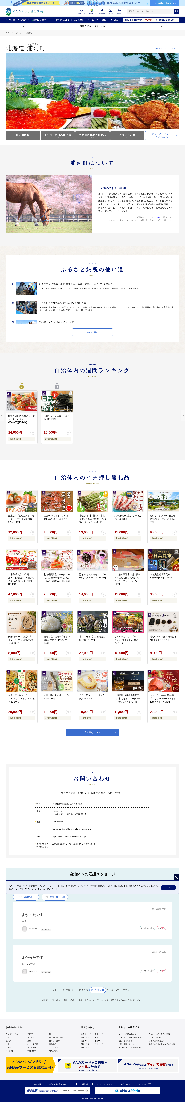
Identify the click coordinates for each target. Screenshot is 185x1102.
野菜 (7, 1044)
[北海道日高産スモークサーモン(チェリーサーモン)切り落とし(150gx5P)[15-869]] (57, 560)
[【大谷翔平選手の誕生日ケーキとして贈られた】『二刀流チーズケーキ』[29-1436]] (128, 560)
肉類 (7, 1037)
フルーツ (9, 1047)
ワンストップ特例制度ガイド (130, 1037)
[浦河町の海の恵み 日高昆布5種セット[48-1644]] (163, 622)
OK (168, 887)
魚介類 (8, 1041)
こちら (158, 217)
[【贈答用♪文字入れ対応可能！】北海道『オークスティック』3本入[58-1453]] (128, 681)
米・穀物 (9, 1051)
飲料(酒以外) (32, 1051)
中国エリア (99, 1041)
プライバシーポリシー (105, 1084)
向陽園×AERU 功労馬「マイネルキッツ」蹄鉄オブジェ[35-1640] (21, 639)
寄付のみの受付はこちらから (162, 135)
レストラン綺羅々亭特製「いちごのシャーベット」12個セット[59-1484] (163, 698)
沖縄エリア (85, 1047)
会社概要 (37, 1084)
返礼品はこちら (92, 732)
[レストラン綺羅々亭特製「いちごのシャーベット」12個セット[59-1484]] (163, 681)
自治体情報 (23, 135)
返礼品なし (53, 1051)
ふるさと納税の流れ (156, 1041)
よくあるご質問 (145, 1084)
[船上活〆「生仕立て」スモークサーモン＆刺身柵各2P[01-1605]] (21, 501)
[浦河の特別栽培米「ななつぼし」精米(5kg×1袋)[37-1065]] (57, 622)
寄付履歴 (96, 990)
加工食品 (30, 1037)
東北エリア (99, 1034)
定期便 (30, 1034)
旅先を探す (78, 20)
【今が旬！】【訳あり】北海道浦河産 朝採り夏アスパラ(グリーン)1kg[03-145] (92, 518)
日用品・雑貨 (54, 1041)
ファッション (54, 1047)
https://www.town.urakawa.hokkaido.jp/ (69, 836)
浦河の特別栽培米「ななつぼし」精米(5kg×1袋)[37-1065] (57, 639)
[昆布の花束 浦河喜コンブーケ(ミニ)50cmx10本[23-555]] (92, 560)
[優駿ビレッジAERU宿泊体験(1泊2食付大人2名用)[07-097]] (163, 501)
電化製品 (52, 1044)
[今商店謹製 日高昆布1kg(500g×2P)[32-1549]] (163, 560)
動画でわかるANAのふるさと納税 (162, 1044)
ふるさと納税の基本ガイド (129, 1034)
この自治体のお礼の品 (92, 135)
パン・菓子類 (32, 1044)
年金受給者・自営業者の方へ (130, 1047)
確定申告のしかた (125, 1041)
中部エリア (99, 1037)
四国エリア (85, 1044)
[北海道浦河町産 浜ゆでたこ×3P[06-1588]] (128, 501)
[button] (24, 26)
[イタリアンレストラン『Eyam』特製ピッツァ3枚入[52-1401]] (21, 681)
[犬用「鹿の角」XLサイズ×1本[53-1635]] (57, 681)
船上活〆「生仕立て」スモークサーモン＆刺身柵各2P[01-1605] (21, 518)
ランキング (93, 20)
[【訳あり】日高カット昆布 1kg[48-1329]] (57, 402)
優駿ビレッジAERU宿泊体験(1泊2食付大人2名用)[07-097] (163, 518)
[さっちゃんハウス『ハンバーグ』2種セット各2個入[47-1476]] (128, 622)
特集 (104, 20)
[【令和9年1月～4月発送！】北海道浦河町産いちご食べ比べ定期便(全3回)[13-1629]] (21, 560)
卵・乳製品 (31, 1047)
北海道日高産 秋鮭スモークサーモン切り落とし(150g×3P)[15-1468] (21, 419)
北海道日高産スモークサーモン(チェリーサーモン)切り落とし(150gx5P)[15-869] (57, 577)
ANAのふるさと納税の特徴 (159, 1034)
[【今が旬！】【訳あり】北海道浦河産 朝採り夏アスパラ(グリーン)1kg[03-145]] (92, 501)
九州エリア (99, 1044)
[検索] (176, 11)
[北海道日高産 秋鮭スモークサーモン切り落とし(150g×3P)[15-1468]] (21, 402)
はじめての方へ (155, 1037)
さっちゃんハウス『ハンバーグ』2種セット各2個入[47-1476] (127, 639)
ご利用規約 (84, 1084)
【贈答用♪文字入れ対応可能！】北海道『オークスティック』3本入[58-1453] (127, 698)
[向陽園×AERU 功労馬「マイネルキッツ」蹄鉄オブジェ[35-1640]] (21, 622)
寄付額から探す (62, 20)
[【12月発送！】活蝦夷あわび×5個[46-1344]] (92, 622)
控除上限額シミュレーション (130, 1044)
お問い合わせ (127, 135)
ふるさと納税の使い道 (57, 135)
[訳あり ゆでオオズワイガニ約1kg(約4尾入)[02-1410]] (57, 501)
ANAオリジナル (12, 1034)
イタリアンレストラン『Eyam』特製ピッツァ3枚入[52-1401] (21, 698)
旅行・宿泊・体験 (56, 1037)
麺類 (29, 1041)
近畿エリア (85, 1041)
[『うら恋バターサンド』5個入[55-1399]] (92, 681)
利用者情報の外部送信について (61, 1084)
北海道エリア (86, 1034)
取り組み (114, 20)
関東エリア (85, 1037)
